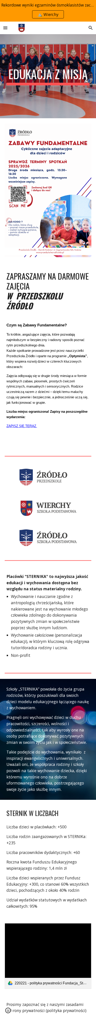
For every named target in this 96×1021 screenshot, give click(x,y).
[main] (48, 76)
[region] (48, 11)
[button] (5, 28)
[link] (48, 956)
